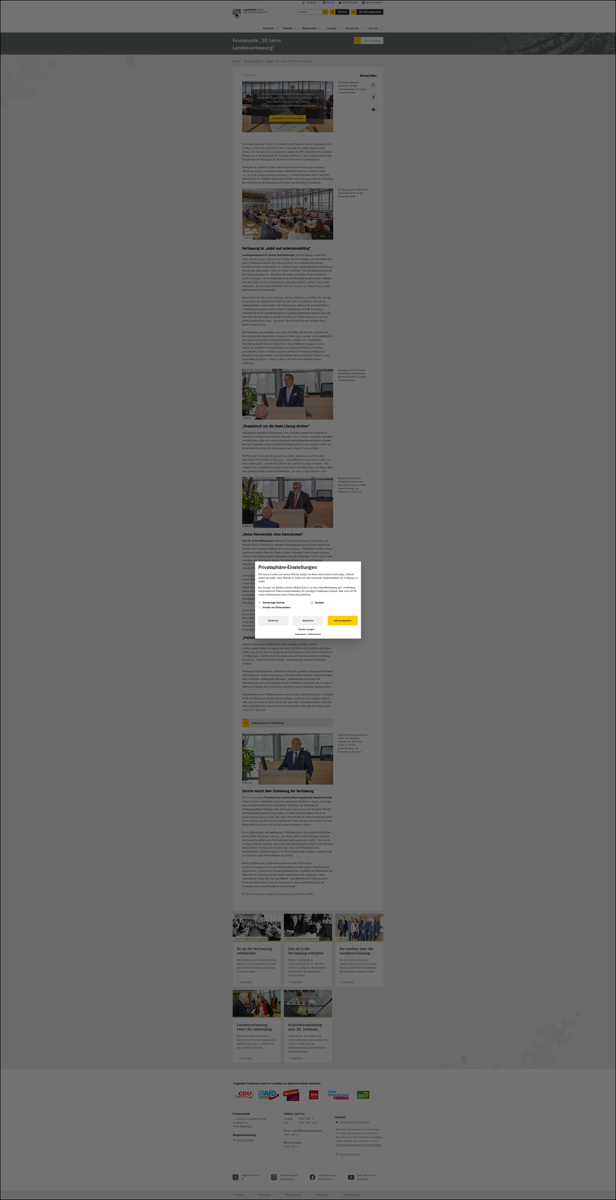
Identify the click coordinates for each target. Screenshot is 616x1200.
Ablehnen (273, 620)
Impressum (300, 634)
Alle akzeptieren (343, 620)
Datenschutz (314, 634)
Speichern (308, 620)
